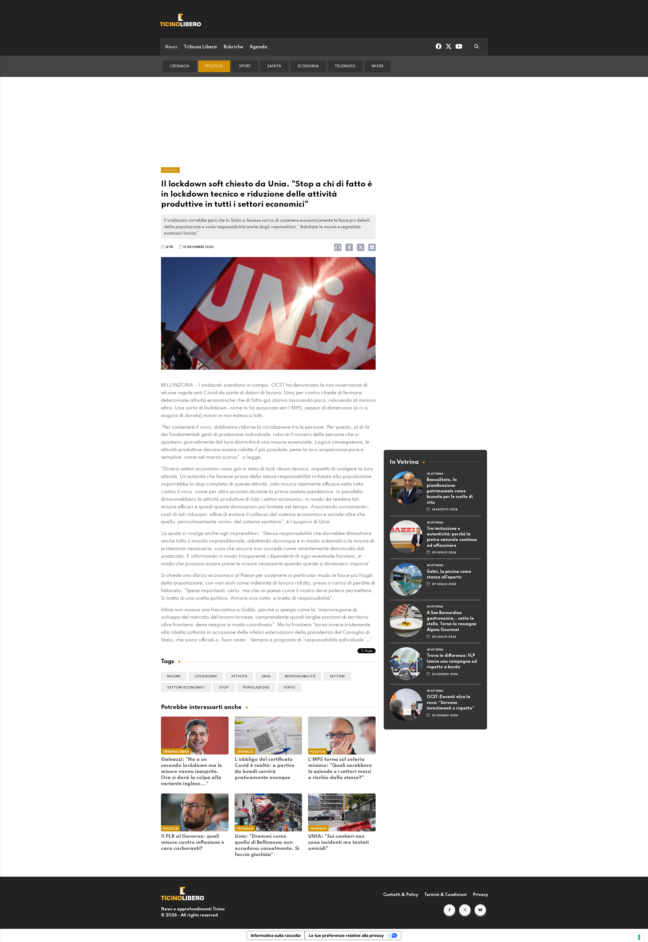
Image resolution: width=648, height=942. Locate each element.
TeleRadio (345, 66)
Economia (308, 66)
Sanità (274, 66)
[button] (449, 910)
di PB (169, 247)
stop (224, 687)
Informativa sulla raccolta (275, 935)
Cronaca (179, 66)
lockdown (206, 676)
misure (173, 676)
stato (289, 687)
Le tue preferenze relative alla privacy (346, 935)
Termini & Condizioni (445, 895)
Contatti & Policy (400, 895)
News (171, 47)
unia (266, 676)
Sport (245, 66)
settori (337, 676)
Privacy (480, 895)
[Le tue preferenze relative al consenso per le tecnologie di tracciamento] (639, 937)
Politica (214, 66)
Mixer (377, 66)
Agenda (258, 47)
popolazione (256, 687)
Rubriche (233, 47)
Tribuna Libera (200, 47)
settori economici (186, 687)
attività (239, 676)
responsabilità (300, 676)
